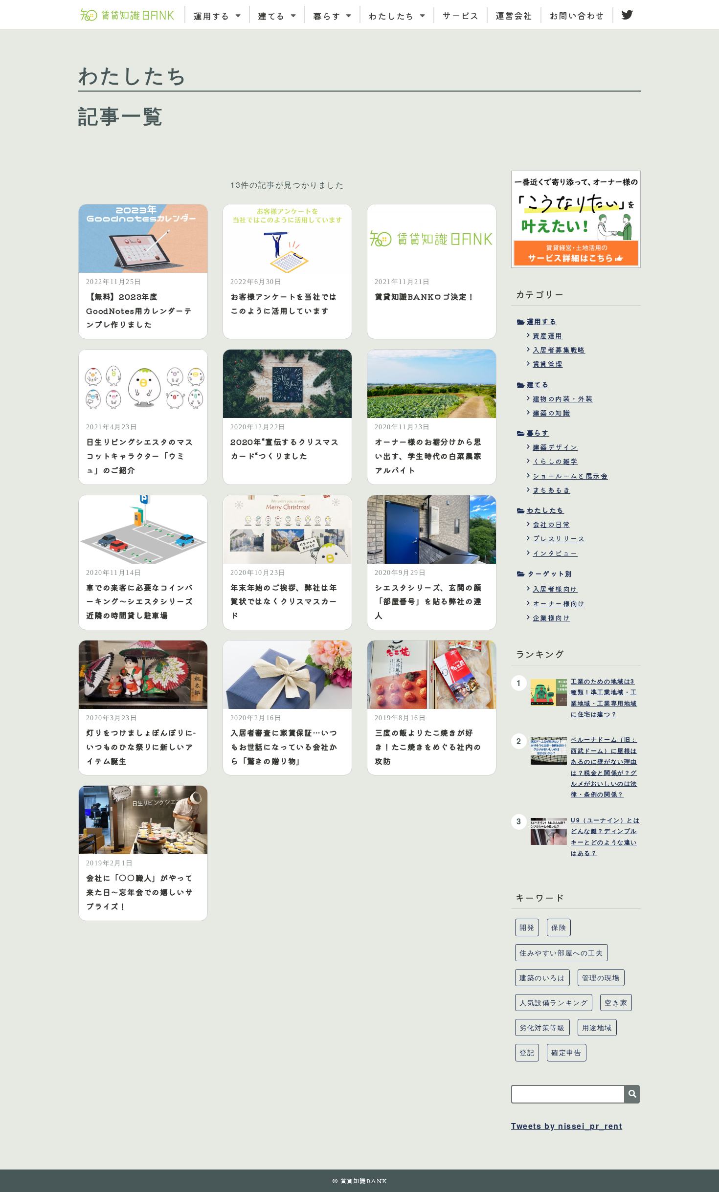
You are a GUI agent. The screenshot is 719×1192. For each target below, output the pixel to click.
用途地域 (597, 1027)
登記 (527, 1052)
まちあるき (551, 490)
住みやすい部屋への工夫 (561, 952)
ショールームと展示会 (570, 476)
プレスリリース (559, 538)
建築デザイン (555, 447)
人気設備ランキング (553, 1002)
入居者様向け (555, 589)
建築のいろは (542, 977)
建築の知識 (551, 413)
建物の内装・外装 (563, 398)
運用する (542, 321)
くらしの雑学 (555, 461)
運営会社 (514, 15)
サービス (460, 15)
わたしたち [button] (392, 15)
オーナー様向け (559, 603)
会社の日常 (551, 524)
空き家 (616, 1002)
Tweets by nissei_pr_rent (566, 1125)
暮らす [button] (328, 15)
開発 (527, 927)
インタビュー (555, 553)
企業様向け (551, 617)
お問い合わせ (577, 15)
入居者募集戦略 (559, 349)
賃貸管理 (548, 364)
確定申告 (566, 1052)
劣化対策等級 (542, 1027)
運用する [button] (213, 15)
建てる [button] (273, 15)
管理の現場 (601, 977)
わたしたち (545, 510)
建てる (538, 384)
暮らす (538, 433)
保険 (558, 927)
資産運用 (548, 335)
